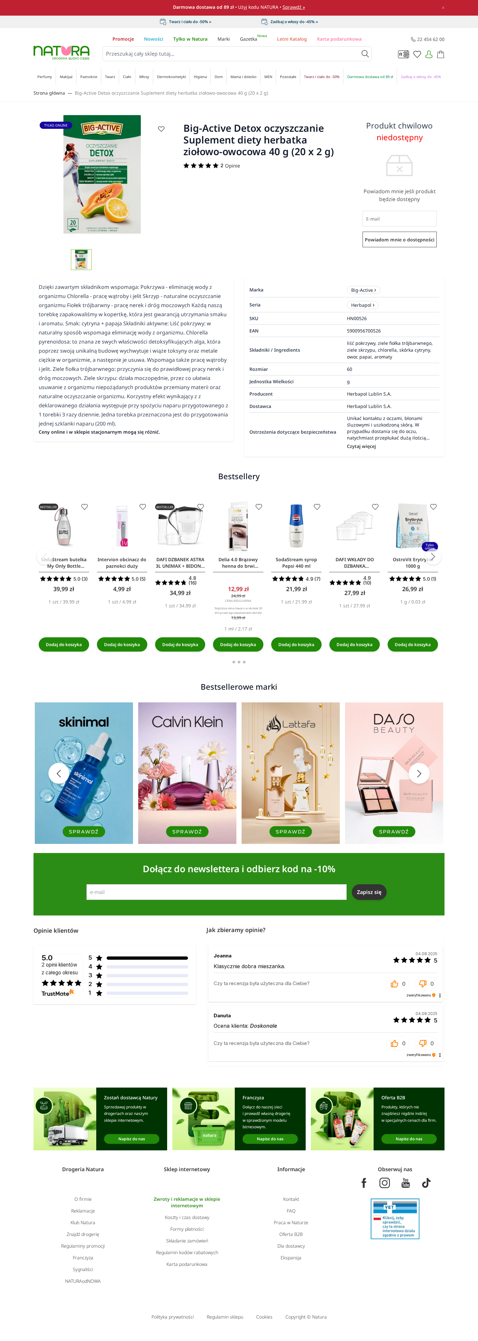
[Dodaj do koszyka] (64, 644)
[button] (397, 984)
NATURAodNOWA (83, 1281)
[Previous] (45, 557)
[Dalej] (433, 557)
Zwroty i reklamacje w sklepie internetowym (187, 1202)
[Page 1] (233, 662)
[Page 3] (244, 662)
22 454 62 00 (431, 39)
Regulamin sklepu (225, 1317)
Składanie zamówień (187, 1241)
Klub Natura (83, 1222)
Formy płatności (187, 1229)
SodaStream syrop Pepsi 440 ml (296, 562)
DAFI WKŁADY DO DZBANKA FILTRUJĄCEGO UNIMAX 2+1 (355, 562)
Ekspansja (291, 1257)
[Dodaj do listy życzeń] (84, 507)
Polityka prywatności (173, 1317)
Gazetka (253, 39)
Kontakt (291, 1199)
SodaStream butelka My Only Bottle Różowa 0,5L (63, 562)
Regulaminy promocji (83, 1246)
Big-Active (362, 290)
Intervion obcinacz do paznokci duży (122, 562)
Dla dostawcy (291, 1246)
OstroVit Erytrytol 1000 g (413, 562)
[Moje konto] (429, 54)
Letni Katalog (292, 39)
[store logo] (61, 53)
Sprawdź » (294, 7)
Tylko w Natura (190, 39)
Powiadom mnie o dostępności (399, 240)
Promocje (123, 39)
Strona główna (49, 93)
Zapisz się (369, 892)
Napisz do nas (131, 1139)
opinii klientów (60, 969)
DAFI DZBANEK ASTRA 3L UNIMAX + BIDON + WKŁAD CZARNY (180, 562)
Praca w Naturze (291, 1222)
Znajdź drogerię (83, 1234)
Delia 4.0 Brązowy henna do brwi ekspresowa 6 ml (238, 562)
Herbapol (361, 305)
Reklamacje (83, 1211)
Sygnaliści (83, 1269)
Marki (224, 39)
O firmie (83, 1199)
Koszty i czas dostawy (187, 1217)
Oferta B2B (291, 1234)
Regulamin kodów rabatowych (187, 1252)
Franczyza (83, 1257)
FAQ (291, 1211)
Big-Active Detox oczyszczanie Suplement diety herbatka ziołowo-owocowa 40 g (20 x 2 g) (171, 93)
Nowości (153, 39)
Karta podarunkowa (339, 39)
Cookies (264, 1317)
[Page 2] (239, 662)
